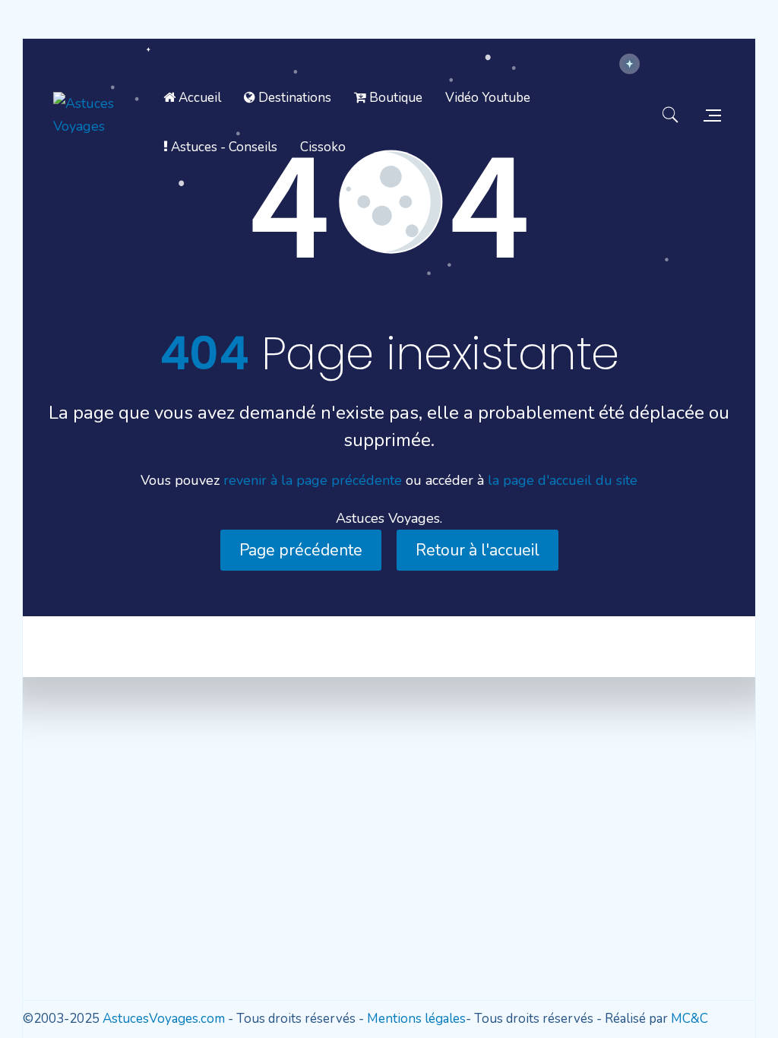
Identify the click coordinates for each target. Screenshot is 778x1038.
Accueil (198, 97)
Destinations (293, 97)
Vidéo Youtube (487, 97)
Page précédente (300, 550)
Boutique (394, 97)
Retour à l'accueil (477, 550)
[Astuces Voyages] (102, 115)
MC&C (689, 1018)
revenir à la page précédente (312, 480)
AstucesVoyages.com (164, 1018)
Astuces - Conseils (222, 147)
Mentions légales (416, 1018)
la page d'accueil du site (562, 480)
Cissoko (323, 147)
